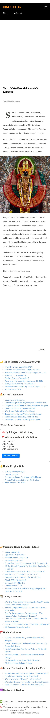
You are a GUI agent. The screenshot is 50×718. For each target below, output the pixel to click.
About (5, 13)
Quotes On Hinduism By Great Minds (20, 408)
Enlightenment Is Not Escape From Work (21, 676)
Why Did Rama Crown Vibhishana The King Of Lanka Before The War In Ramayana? (27, 603)
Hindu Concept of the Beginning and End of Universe (26, 402)
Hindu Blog (12, 7)
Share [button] (41, 350)
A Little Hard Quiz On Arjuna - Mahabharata (23, 477)
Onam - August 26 (12, 551)
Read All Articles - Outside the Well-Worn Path (24, 684)
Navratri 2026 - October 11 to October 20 (21, 574)
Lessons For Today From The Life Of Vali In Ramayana (27, 624)
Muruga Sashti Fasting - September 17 (20, 383)
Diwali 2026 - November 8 (15, 580)
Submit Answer (11, 456)
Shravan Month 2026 (13, 389)
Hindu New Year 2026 (13, 560)
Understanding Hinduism (15, 399)
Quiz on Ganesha (11, 474)
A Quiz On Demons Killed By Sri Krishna (22, 479)
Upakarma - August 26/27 (15, 554)
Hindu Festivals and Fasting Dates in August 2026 (25, 386)
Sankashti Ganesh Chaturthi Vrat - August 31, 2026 (25, 372)
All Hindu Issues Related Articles (18, 662)
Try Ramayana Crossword (15, 482)
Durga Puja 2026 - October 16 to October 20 (22, 577)
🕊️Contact (18, 13)
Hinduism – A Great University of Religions (23, 419)
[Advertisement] (25, 48)
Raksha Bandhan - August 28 (16, 557)
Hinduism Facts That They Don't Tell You (21, 416)
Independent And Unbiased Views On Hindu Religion (26, 405)
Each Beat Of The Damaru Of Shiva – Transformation (26, 673)
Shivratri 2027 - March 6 (15, 582)
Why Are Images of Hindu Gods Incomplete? (23, 679)
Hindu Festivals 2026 (13, 585)
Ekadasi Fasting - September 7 (17, 378)
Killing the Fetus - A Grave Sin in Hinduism (22, 660)
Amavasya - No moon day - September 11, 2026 (24, 380)
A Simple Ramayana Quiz (15, 471)
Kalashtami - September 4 (15, 375)
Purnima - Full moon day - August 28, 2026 (22, 369)
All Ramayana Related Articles (17, 627)
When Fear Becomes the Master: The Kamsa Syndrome (27, 681)
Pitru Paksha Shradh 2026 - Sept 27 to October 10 (24, 571)
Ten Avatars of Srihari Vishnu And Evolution (23, 413)
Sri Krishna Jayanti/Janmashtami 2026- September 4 (26, 563)
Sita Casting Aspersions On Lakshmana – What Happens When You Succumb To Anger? (24, 614)
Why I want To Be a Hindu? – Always (20, 411)
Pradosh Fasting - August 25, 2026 (18, 366)
